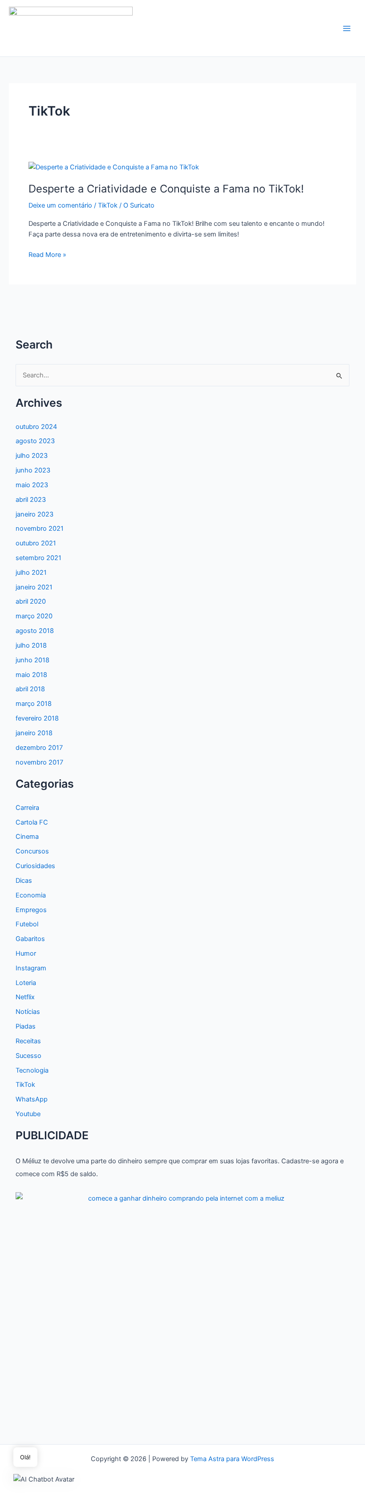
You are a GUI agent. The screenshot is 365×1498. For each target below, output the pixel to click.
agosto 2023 (35, 441)
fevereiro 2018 (37, 718)
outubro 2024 (36, 427)
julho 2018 (31, 645)
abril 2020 (31, 601)
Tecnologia (32, 1070)
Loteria (26, 983)
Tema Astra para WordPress (232, 1459)
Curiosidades (35, 866)
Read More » (47, 255)
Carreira (27, 808)
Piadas (26, 1026)
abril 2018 (30, 689)
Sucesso (28, 1056)
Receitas (28, 1041)
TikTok (108, 205)
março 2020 (34, 616)
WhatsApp (32, 1099)
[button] (43, 1479)
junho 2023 (33, 470)
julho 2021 (31, 573)
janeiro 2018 (34, 733)
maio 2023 (32, 485)
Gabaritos (30, 939)
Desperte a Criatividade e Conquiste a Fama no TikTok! (166, 188)
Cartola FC (32, 822)
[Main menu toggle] (346, 28)
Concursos (32, 851)
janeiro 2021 (34, 587)
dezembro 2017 (39, 748)
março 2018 (34, 704)
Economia (31, 895)
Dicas (24, 881)
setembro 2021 (38, 558)
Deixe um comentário (60, 205)
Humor (26, 953)
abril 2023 (31, 500)
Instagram (31, 968)
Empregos (31, 910)
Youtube (28, 1114)
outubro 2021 (36, 543)
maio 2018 (31, 675)
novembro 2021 (40, 529)
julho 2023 (32, 456)
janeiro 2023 (34, 514)
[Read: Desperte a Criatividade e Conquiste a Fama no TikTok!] (113, 167)
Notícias (28, 1012)
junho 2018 (32, 660)
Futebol (27, 924)
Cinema (27, 837)
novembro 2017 (39, 762)
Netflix (25, 997)
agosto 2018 (35, 631)
